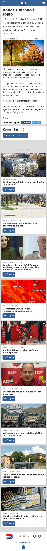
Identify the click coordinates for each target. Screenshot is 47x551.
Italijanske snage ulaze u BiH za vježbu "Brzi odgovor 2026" (22, 434)
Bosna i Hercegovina (23, 149)
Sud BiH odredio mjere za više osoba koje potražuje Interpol (23, 475)
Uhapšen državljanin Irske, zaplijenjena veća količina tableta (22, 517)
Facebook (26, 123)
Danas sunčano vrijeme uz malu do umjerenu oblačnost (20, 224)
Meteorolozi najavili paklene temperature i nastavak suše (17, 309)
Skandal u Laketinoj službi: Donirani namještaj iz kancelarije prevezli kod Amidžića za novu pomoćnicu (21, 267)
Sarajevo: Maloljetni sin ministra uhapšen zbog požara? (23, 183)
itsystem (26, 543)
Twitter (37, 123)
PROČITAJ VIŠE (9, 189)
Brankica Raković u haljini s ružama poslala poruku (20, 351)
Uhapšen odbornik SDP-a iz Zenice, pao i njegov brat (22, 392)
